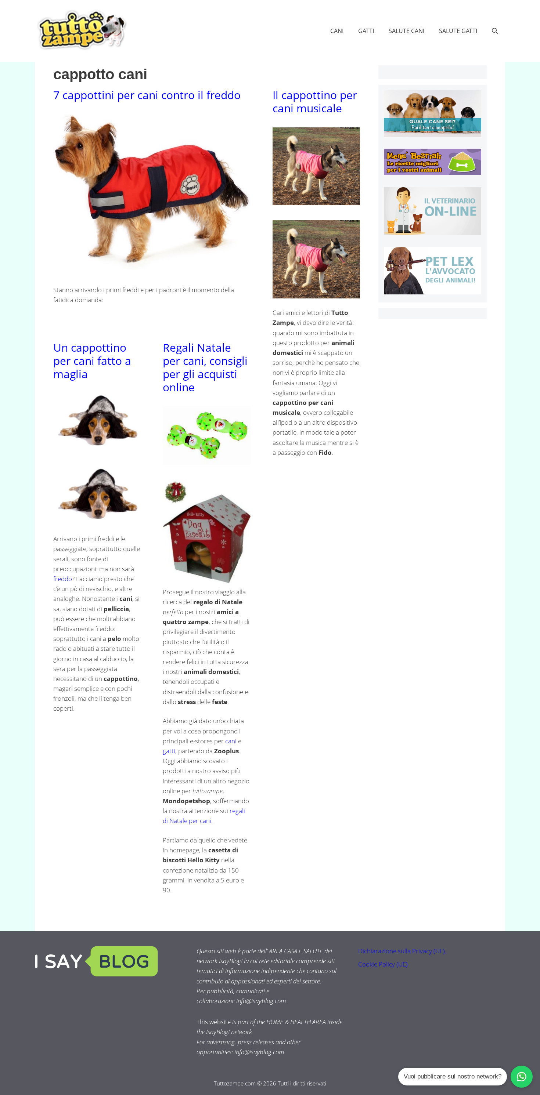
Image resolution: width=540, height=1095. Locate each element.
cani (231, 741)
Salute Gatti (458, 31)
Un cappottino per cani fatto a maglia (92, 360)
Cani (336, 31)
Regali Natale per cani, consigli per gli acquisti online (205, 367)
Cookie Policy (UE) (383, 964)
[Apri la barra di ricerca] (495, 31)
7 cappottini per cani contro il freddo (147, 94)
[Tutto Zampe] (81, 30)
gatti (169, 751)
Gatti (366, 31)
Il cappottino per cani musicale (315, 101)
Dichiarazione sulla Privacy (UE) (401, 951)
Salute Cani (406, 31)
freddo (62, 578)
